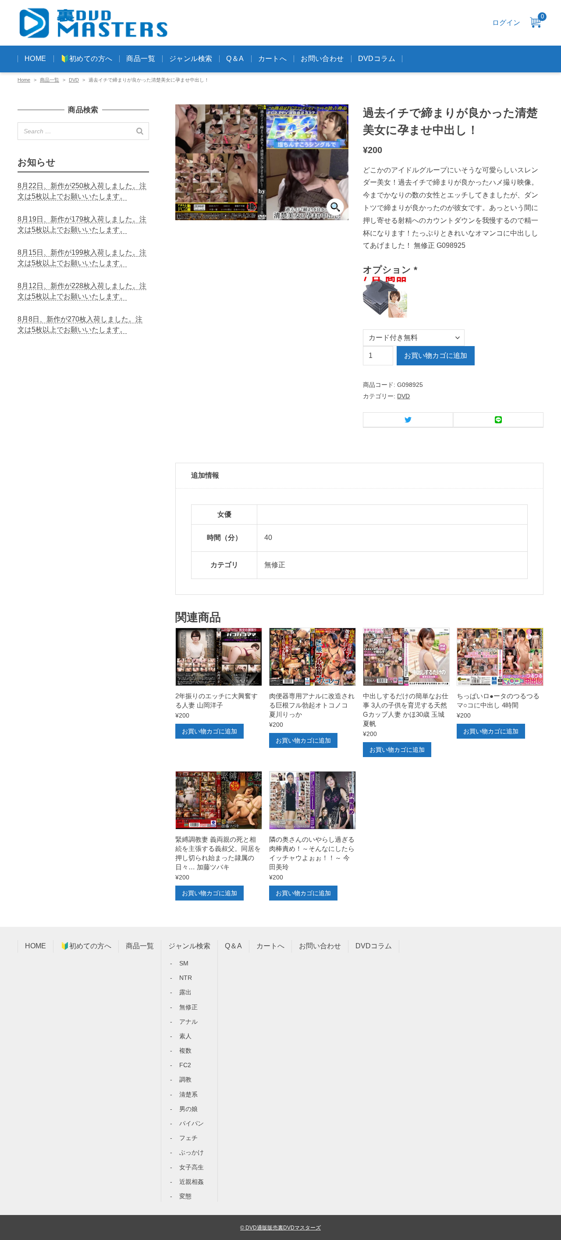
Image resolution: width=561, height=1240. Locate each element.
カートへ (272, 58)
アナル (188, 1021)
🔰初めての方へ (86, 58)
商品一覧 (140, 58)
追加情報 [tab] (205, 475)
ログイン (506, 22)
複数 (185, 1050)
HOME (35, 58)
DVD (74, 79)
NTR (185, 977)
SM (183, 963)
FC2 (185, 1064)
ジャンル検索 (190, 58)
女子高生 (191, 1167)
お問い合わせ (322, 58)
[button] (335, 207)
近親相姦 (191, 1181)
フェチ (188, 1137)
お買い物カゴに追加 (435, 355)
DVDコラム (376, 58)
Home (24, 79)
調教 (185, 1079)
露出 (185, 992)
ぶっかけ (191, 1152)
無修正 (188, 1007)
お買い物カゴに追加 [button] (209, 731)
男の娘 (188, 1108)
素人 (185, 1036)
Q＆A (235, 58)
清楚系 (188, 1094)
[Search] (140, 131)
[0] (535, 23)
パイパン (191, 1123)
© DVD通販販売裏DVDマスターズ (280, 1227)
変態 (185, 1196)
